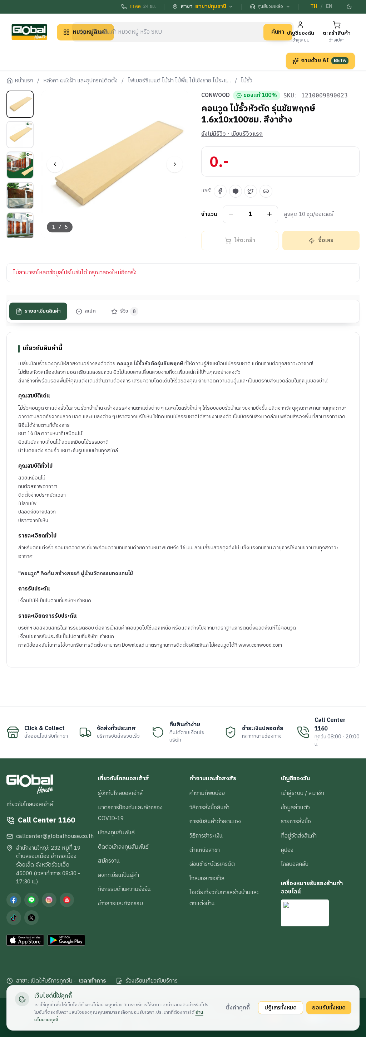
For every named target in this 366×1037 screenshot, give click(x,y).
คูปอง (287, 850)
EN (329, 6)
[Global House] (29, 32)
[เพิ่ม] (270, 214)
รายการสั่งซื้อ (296, 821)
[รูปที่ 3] (20, 165)
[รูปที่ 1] (20, 104)
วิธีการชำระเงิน (206, 835)
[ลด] (231, 214)
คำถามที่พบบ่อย (207, 793)
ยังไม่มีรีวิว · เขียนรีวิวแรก (232, 134)
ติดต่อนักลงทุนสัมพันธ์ (123, 847)
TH (313, 6)
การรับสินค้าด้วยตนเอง (215, 821)
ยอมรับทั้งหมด (329, 1007)
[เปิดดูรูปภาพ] (115, 164)
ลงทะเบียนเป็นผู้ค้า (118, 875)
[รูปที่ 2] (20, 134)
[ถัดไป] (175, 164)
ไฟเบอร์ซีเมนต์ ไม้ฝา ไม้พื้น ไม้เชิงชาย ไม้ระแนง (179, 81)
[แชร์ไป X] (250, 191)
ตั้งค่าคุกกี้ (238, 1007)
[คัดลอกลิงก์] (265, 191)
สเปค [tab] (90, 311)
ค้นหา (277, 32)
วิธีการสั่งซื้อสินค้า (209, 807)
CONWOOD (215, 95)
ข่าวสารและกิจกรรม (120, 903)
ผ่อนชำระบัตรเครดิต (212, 864)
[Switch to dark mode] (349, 7)
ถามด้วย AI (323, 60)
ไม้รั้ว (246, 81)
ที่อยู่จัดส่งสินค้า (299, 835)
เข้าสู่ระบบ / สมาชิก (302, 793)
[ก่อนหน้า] (55, 164)
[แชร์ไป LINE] (235, 191)
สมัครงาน (109, 860)
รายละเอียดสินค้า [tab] (43, 311)
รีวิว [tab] (128, 311)
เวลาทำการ (92, 981)
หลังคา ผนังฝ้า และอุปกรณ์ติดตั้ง (80, 81)
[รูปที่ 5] (20, 226)
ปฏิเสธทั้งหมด (280, 1007)
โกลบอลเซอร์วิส (207, 878)
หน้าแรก (24, 81)
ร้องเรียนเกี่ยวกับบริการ (151, 981)
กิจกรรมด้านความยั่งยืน (124, 889)
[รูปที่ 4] (20, 195)
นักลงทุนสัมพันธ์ (116, 832)
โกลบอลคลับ (294, 864)
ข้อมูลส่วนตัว (295, 807)
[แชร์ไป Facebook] (220, 191)
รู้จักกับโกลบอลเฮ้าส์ (120, 793)
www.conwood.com (260, 645)
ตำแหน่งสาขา (204, 850)
